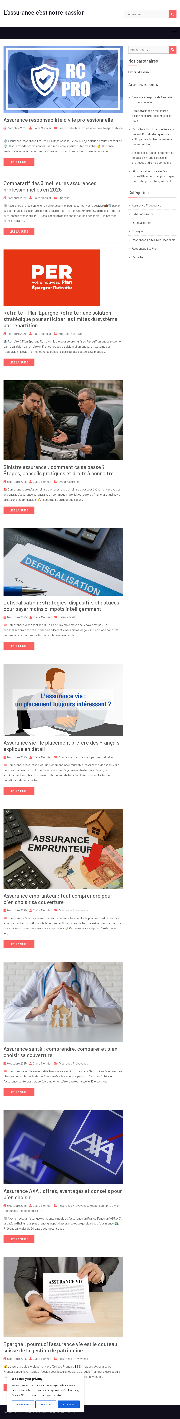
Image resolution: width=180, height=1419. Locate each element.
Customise (23, 1404)
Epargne (63, 197)
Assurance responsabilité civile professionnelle (58, 119)
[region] (45, 1392)
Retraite (76, 333)
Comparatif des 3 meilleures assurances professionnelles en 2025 (50, 186)
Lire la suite (19, 162)
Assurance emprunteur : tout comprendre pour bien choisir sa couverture (58, 898)
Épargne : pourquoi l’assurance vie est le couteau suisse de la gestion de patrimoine (60, 1347)
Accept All (68, 1404)
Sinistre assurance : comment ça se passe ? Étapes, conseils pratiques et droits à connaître (59, 470)
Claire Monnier (42, 128)
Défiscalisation (68, 617)
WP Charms (68, 1412)
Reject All (46, 1404)
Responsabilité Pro (30, 1210)
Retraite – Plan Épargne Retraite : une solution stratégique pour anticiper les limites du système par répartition (60, 318)
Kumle (51, 1412)
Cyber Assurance (69, 481)
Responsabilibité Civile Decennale (80, 128)
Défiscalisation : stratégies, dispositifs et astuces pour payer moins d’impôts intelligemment (61, 605)
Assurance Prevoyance (73, 757)
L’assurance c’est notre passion (44, 12)
